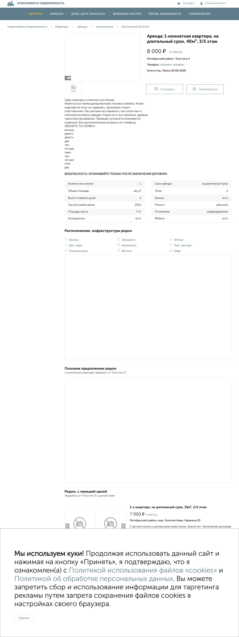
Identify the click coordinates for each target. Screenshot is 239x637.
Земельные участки (127, 14)
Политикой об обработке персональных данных (93, 578)
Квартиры (36, 14)
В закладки (167, 89)
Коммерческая (199, 14)
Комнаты (57, 14)
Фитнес (126, 251)
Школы (73, 240)
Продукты (128, 240)
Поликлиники (78, 251)
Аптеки (178, 240)
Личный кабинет (215, 3)
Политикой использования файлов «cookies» (143, 570)
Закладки (189, 3)
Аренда (82, 27)
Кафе (177, 251)
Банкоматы (128, 245)
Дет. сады (75, 245)
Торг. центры (182, 245)
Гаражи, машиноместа (165, 14)
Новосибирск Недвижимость (27, 27)
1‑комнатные (104, 27)
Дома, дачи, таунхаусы (88, 14)
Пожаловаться (208, 89)
